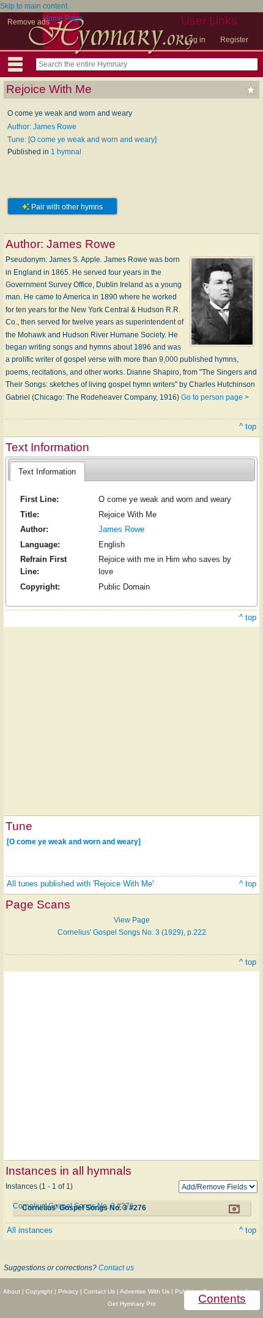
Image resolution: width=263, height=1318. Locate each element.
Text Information (47, 471)
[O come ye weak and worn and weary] (74, 841)
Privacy (68, 1291)
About (11, 1291)
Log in (195, 40)
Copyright (39, 1291)
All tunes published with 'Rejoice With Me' (80, 883)
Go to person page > (215, 397)
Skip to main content (33, 6)
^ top (247, 426)
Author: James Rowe (41, 126)
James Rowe (121, 529)
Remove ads (28, 22)
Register (234, 40)
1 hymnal (66, 152)
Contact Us (99, 1291)
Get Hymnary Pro (132, 1303)
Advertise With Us (144, 1291)
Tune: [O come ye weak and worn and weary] (82, 139)
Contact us (116, 1268)
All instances (30, 1230)
